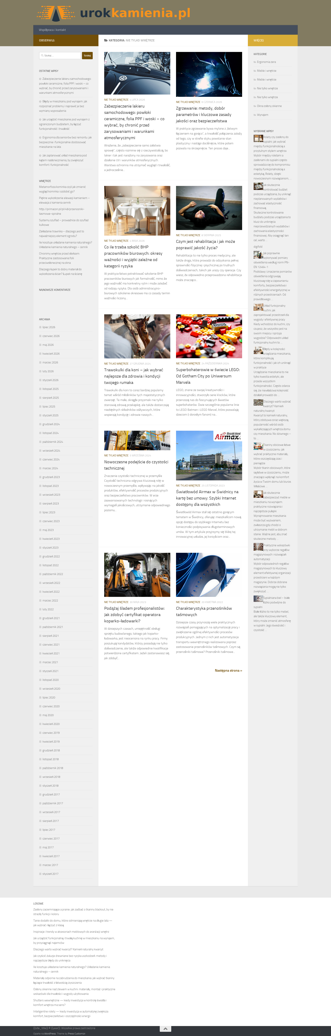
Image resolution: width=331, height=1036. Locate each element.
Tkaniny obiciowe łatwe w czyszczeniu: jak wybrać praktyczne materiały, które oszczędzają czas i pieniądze (272, 454)
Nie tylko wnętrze (116, 99)
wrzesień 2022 (51, 583)
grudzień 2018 (51, 750)
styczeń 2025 (50, 415)
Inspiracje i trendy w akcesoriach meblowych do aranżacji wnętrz (71, 931)
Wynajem (262, 115)
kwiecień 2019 (51, 741)
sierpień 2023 (51, 503)
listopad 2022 (51, 565)
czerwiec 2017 (51, 838)
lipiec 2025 (49, 406)
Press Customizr (76, 1033)
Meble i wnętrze (266, 70)
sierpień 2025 (51, 397)
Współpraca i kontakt (52, 30)
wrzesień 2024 (51, 450)
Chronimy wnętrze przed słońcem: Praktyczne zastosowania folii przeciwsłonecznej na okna (59, 258)
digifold (258, 246)
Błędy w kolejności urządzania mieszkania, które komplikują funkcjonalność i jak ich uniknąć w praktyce (272, 358)
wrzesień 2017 (51, 812)
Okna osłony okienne (269, 106)
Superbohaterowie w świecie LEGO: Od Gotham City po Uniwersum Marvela (208, 376)
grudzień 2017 (51, 794)
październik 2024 (53, 442)
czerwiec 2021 (51, 644)
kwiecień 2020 (51, 724)
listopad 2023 (51, 486)
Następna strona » (228, 670)
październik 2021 (53, 627)
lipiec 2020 (49, 697)
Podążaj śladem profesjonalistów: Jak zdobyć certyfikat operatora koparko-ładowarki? (134, 615)
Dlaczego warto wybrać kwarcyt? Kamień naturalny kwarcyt (272, 406)
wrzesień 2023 (51, 494)
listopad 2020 (51, 680)
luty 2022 (48, 609)
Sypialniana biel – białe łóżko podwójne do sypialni (272, 602)
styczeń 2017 (50, 874)
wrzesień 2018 (51, 777)
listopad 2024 (51, 433)
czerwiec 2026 (51, 336)
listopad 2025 (51, 389)
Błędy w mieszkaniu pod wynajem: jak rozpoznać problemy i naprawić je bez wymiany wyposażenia (63, 106)
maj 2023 (48, 530)
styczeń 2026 (50, 380)
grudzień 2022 (51, 556)
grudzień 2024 (51, 424)
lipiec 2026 (49, 327)
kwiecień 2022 (51, 591)
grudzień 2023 (51, 477)
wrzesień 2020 (51, 688)
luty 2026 (48, 371)
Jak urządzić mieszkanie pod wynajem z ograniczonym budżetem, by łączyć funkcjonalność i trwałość (64, 124)
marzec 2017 (50, 865)
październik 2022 (53, 574)
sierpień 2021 (51, 636)
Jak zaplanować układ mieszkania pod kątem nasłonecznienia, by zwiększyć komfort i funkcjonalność (63, 160)
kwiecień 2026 (51, 353)
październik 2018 (53, 768)
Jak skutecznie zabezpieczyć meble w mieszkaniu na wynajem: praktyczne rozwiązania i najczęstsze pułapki (272, 502)
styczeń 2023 (50, 547)
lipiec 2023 (49, 512)
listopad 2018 (51, 759)
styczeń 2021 (50, 671)
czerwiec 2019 (51, 732)
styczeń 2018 (50, 785)
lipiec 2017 (49, 829)
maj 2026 (48, 345)
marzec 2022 (50, 600)
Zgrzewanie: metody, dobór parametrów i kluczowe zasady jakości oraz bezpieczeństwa (203, 114)
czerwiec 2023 (51, 521)
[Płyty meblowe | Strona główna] (113, 12)
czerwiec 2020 (51, 706)
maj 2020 (48, 715)
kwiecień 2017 (51, 856)
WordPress (50, 1033)
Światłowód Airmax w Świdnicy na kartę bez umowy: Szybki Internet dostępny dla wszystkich (207, 498)
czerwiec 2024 (51, 459)
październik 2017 (53, 803)
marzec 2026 (50, 362)
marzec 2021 (50, 662)
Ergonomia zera (266, 62)
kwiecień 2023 (51, 539)
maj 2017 (48, 847)
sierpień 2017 (51, 821)
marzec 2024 (50, 468)
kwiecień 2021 (51, 653)
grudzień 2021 (51, 618)
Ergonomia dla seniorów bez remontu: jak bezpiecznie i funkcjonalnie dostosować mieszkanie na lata (65, 142)
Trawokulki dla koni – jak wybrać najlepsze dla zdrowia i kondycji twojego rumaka (133, 376)
